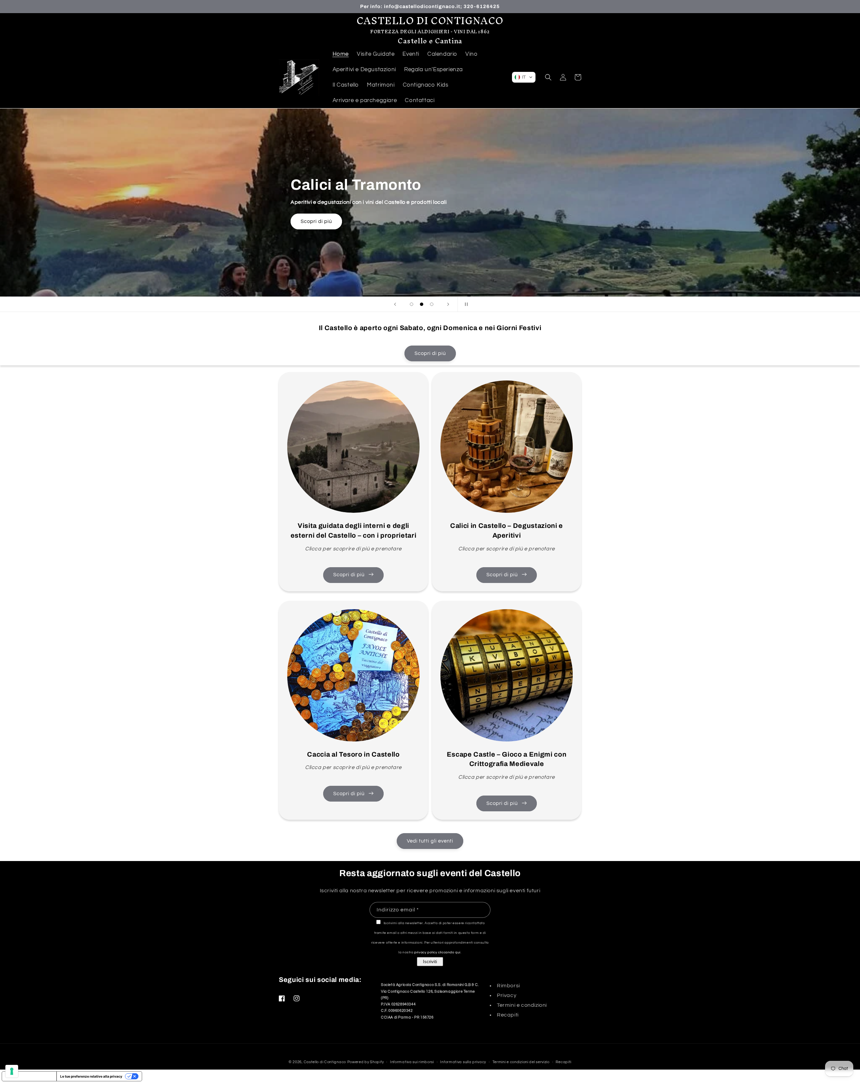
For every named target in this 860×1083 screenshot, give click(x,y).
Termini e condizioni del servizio (521, 1062)
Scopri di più (308, 221)
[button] (523, 77)
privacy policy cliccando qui (437, 952)
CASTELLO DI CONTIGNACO (430, 21)
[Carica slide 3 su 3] (432, 304)
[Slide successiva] (448, 304)
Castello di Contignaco (325, 1062)
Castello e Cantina (430, 41)
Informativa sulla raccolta (29, 1076)
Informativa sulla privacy (463, 1062)
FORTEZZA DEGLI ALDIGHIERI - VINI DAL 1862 (430, 32)
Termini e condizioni (522, 1005)
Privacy (506, 995)
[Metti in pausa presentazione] (465, 304)
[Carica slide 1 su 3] (411, 304)
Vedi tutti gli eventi (430, 841)
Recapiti (508, 1015)
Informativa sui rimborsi (412, 1062)
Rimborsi (508, 985)
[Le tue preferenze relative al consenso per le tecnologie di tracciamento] (11, 1071)
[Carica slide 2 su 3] (422, 304)
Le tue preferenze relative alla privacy (91, 1076)
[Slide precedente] (395, 304)
